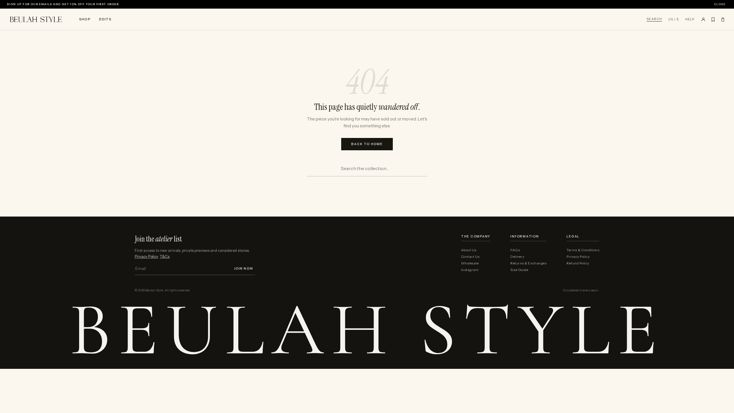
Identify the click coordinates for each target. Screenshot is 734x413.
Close (719, 4)
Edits (105, 19)
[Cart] (722, 19)
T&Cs (164, 256)
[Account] (703, 19)
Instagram (470, 270)
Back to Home (366, 144)
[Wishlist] (713, 19)
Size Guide (519, 270)
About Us (469, 250)
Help (689, 19)
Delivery (517, 256)
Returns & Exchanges (528, 263)
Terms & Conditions (583, 250)
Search (654, 19)
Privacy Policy (146, 256)
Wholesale (470, 263)
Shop (85, 19)
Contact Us (470, 256)
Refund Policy (578, 263)
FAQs (515, 250)
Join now (243, 268)
